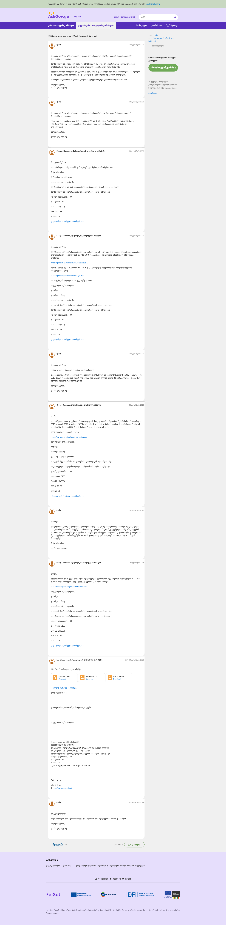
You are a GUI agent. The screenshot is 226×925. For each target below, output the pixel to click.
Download (62, 679)
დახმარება (156, 25)
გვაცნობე (152, 93)
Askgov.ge (58, 15)
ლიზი (156, 35)
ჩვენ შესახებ (172, 25)
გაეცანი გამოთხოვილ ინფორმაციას (96, 25)
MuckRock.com (152, 4)
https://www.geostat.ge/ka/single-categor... (69, 437)
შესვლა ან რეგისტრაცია (124, 17)
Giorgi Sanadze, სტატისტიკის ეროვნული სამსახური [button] (78, 236)
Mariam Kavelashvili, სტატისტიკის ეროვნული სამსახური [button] (80, 151)
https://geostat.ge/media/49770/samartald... (69, 263)
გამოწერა (136, 845)
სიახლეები (141, 25)
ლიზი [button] (58, 45)
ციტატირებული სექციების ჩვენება (67, 221)
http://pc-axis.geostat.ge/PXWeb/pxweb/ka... (70, 586)
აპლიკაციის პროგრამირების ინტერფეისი (127, 866)
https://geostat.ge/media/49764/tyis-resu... (69, 275)
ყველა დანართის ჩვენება (65, 688)
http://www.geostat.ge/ (62, 788)
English (77, 16)
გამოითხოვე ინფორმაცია (61, 25)
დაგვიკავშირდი (53, 866)
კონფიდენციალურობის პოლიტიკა (91, 866)
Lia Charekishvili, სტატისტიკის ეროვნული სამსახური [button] (79, 660)
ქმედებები (57, 844)
